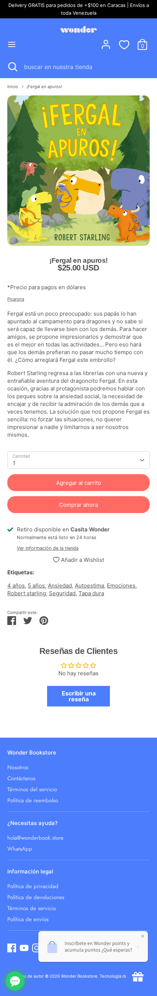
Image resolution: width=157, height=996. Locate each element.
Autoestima (89, 585)
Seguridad (62, 593)
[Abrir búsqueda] (12, 66)
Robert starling (26, 593)
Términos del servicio (32, 789)
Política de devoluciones (35, 897)
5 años (36, 585)
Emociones (121, 585)
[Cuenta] (106, 40)
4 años (16, 585)
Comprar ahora (78, 504)
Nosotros (17, 767)
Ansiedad (60, 585)
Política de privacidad (32, 886)
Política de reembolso (32, 800)
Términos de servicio (31, 908)
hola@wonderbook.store (35, 838)
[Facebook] (11, 948)
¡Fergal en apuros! (44, 86)
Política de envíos (28, 919)
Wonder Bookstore (79, 976)
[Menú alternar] (11, 44)
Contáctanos (21, 778)
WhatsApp (19, 849)
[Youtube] (24, 948)
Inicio (12, 86)
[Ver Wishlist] (124, 44)
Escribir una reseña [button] (79, 696)
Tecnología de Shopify (121, 976)
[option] (78, 170)
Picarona (15, 299)
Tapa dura (91, 593)
